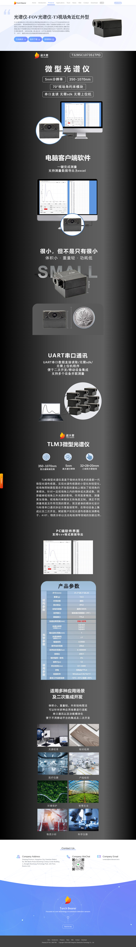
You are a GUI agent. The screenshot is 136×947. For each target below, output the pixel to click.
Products (51, 3)
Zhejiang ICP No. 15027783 (49, 942)
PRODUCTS (118, 3)
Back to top (68, 926)
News (74, 3)
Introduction (42, 3)
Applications (60, 3)
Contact (1, 480)
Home (34, 3)
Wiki (79, 3)
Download (94, 3)
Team (68, 3)
